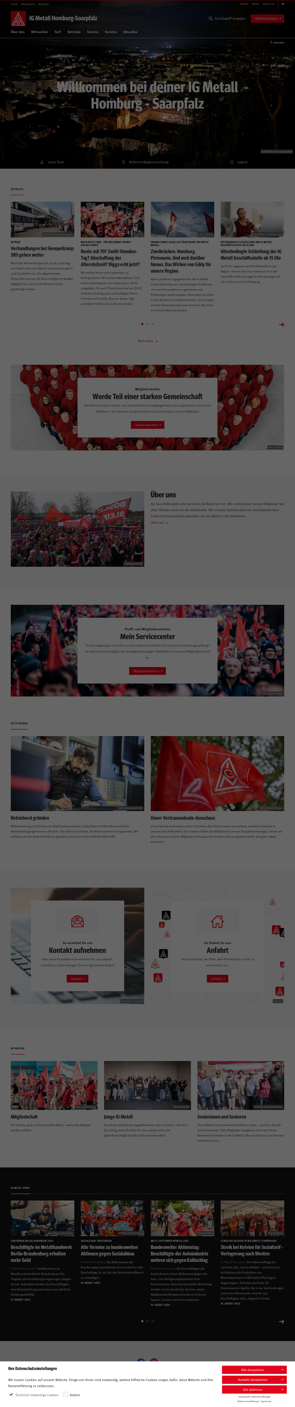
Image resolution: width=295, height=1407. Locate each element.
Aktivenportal (28, 4)
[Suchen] (210, 18)
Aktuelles (130, 31)
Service (92, 31)
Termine (111, 31)
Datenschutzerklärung (248, 1400)
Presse (14, 4)
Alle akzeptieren (252, 1369)
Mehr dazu (146, 340)
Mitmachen (39, 31)
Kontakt (244, 3)
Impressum (266, 1400)
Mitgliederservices (146, 671)
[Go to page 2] (147, 324)
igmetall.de (269, 3)
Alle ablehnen (252, 1389)
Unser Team (56, 162)
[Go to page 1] (142, 324)
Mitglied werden (266, 18)
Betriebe (74, 31)
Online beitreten (146, 425)
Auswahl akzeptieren (252, 1379)
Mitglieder (44, 4)
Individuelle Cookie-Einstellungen (254, 1396)
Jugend (242, 162)
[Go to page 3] (152, 324)
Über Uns (18, 31)
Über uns (157, 522)
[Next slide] (281, 324)
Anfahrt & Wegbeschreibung (149, 162)
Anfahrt (255, 3)
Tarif (57, 31)
